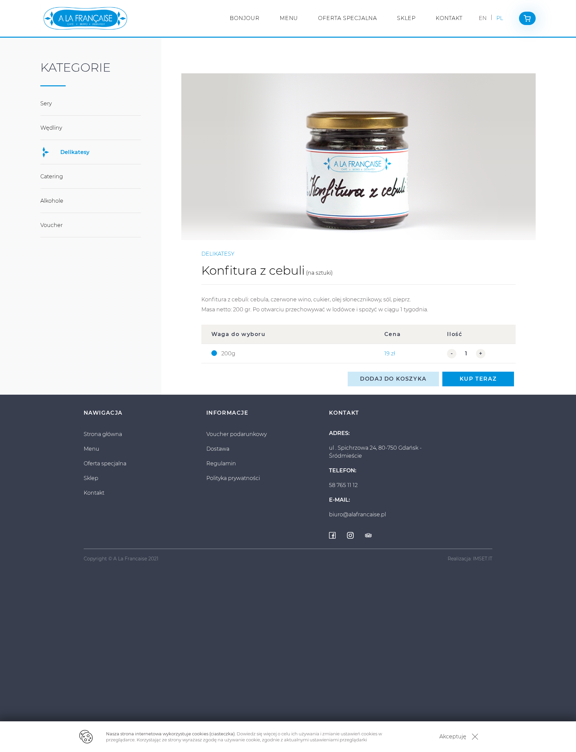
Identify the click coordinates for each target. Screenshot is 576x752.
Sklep (406, 18)
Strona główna (103, 434)
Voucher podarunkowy (236, 434)
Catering (51, 176)
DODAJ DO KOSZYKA (393, 379)
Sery (46, 103)
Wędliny (51, 128)
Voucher (51, 225)
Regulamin (221, 463)
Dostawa (217, 449)
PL (499, 18)
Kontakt (449, 18)
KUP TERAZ (478, 379)
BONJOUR (245, 18)
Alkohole (51, 201)
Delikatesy (74, 152)
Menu (289, 18)
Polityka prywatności (233, 478)
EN (483, 18)
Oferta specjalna (347, 18)
